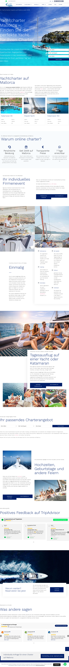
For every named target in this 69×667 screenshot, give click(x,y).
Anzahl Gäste (27, 4)
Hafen (43, 4)
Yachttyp (36, 4)
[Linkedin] (61, 1)
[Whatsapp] (63, 1)
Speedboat (42, 293)
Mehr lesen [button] (6, 534)
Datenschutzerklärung (40, 665)
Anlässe (50, 4)
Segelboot (22, 92)
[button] (1, 532)
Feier (41, 88)
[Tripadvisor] (58, 1)
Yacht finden (58, 59)
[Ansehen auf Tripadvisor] (2, 526)
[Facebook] (54, 1)
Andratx (16, 435)
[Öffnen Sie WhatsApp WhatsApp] (65, 664)
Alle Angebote (19, 4)
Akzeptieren (56, 664)
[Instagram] (56, 1)
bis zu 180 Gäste (52, 183)
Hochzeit (20, 476)
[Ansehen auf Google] (2, 632)
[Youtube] (59, 1)
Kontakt (60, 4)
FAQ (55, 4)
